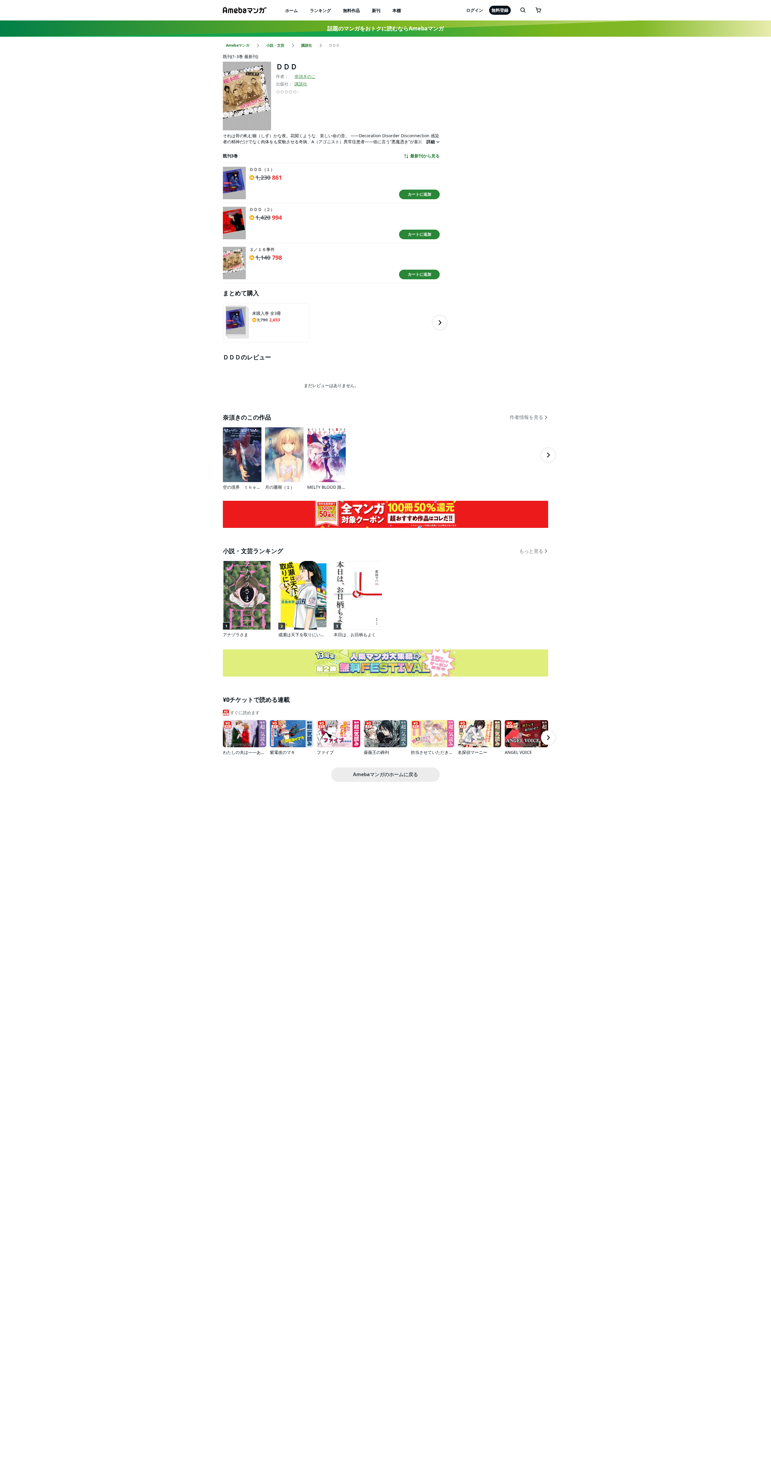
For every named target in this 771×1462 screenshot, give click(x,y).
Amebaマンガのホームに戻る (385, 774)
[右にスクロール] (439, 322)
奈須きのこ (305, 76)
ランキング (320, 10)
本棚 (396, 10)
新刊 (376, 10)
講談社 (301, 84)
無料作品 (351, 10)
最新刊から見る (425, 156)
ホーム (291, 10)
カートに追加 (419, 194)
